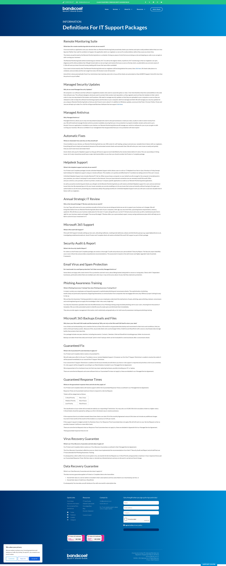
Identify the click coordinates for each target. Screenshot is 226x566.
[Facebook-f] (146, 2)
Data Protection (155, 560)
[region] (23, 553)
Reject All (23, 558)
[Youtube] (161, 2)
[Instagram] (157, 2)
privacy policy (137, 525)
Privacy (148, 560)
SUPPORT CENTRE (209, 564)
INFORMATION (72, 21)
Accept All (34, 558)
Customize (11, 558)
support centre (108, 508)
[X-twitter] (149, 2)
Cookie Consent (87, 515)
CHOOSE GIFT (141, 529)
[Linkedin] (153, 2)
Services (115, 9)
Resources (140, 9)
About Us (127, 9)
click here (138, 68)
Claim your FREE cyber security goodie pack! (113, 2)
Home (106, 9)
